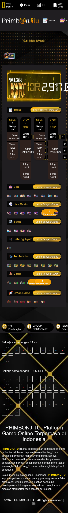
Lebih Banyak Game (47, 187)
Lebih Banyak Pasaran (45, 110)
